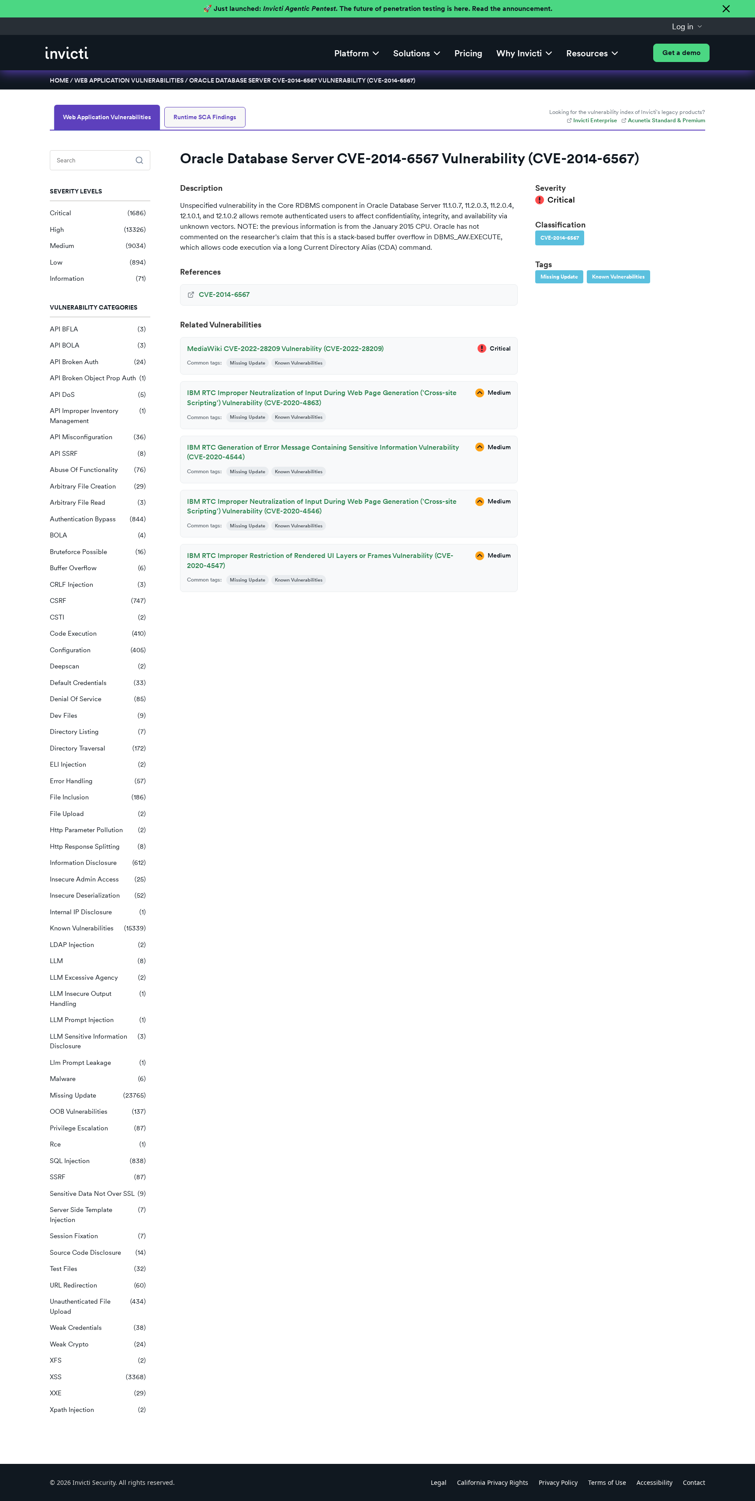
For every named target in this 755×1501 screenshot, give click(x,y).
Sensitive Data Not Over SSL (98, 1194)
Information (98, 278)
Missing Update (98, 1095)
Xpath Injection (98, 1410)
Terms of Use (607, 1482)
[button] (687, 26)
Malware (98, 1079)
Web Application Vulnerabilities (129, 80)
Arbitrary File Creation (98, 486)
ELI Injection (98, 764)
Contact (694, 1482)
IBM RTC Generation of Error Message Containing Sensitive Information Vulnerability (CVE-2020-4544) (323, 452)
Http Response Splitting (98, 846)
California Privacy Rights (492, 1482)
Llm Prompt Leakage (98, 1063)
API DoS (98, 395)
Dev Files (98, 716)
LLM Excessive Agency (98, 977)
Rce (98, 1144)
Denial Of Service (98, 699)
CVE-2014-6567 (559, 238)
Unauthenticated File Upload (98, 1306)
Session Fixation (98, 1236)
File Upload (98, 814)
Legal (439, 1482)
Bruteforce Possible (98, 552)
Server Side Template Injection (98, 1215)
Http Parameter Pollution (98, 830)
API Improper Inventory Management (98, 416)
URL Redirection (98, 1285)
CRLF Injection (98, 585)
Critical (98, 213)
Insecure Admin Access (98, 879)
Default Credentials (98, 683)
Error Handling (98, 781)
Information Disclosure (98, 863)
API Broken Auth (98, 362)
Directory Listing (98, 732)
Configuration (98, 650)
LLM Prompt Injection (98, 1020)
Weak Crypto (98, 1344)
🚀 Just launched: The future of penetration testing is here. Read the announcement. (377, 8)
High (98, 230)
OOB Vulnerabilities (98, 1111)
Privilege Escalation (98, 1128)
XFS (98, 1360)
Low (98, 262)
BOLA (98, 535)
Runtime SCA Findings (204, 117)
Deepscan (98, 666)
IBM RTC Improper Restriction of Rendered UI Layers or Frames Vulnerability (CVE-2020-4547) (320, 560)
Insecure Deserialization (98, 895)
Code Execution (98, 633)
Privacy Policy (558, 1482)
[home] (66, 53)
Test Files (98, 1269)
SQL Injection (98, 1161)
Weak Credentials (98, 1328)
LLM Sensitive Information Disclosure (98, 1041)
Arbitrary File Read (98, 502)
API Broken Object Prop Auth (98, 378)
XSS (98, 1377)
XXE (98, 1393)
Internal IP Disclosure (98, 912)
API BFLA (98, 329)
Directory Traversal (98, 748)
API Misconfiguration (98, 437)
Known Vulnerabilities (98, 928)
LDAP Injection (98, 945)
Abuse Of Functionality (98, 470)
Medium (98, 246)
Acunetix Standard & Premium (666, 120)
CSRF (98, 601)
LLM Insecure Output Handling (98, 999)
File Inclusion (98, 797)
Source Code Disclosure (98, 1253)
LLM (98, 961)
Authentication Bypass (98, 519)
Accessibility (654, 1482)
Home (59, 80)
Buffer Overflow (98, 568)
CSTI (98, 617)
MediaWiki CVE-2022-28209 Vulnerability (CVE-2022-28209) (285, 348)
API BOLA (98, 345)
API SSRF (98, 454)
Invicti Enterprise (595, 120)
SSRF (98, 1177)
